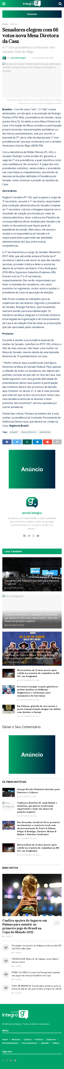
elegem (14, 432)
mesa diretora (28, 432)
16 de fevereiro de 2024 (28, 680)
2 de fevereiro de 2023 (42, 57)
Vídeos (56, 1043)
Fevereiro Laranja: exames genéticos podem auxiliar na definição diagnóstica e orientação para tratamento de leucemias (37, 691)
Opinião (45, 1043)
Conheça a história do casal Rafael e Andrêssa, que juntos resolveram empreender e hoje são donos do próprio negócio (31, 618)
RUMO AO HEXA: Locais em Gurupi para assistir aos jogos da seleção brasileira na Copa (36, 974)
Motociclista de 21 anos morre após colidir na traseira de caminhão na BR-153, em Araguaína (38, 673)
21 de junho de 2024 (15, 662)
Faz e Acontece (29, 1043)
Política (39, 1039)
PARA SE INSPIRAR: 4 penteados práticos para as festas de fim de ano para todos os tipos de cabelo (37, 987)
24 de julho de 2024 (14, 588)
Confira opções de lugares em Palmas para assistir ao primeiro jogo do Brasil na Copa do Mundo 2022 (24, 926)
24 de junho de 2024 (15, 625)
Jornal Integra (18, 57)
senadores (44, 432)
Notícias (13, 24)
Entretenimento (10, 1043)
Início (5, 1039)
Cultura (27, 1039)
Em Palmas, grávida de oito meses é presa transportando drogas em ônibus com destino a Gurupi (39, 709)
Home (5, 24)
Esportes (51, 1039)
